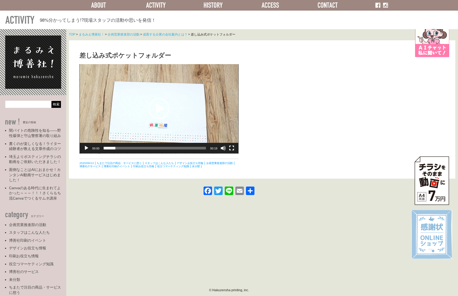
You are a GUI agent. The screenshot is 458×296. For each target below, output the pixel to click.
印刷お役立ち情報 (24, 256)
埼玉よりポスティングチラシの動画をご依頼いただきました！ (35, 159)
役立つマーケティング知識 (31, 264)
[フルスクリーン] (231, 148)
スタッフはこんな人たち (29, 232)
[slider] (155, 148)
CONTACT (327, 5)
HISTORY (213, 5)
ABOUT (98, 5)
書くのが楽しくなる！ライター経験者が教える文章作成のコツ (35, 146)
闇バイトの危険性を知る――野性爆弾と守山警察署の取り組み (35, 133)
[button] (159, 108)
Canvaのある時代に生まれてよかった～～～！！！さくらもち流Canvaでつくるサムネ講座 (35, 193)
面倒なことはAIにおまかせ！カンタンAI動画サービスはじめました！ (35, 174)
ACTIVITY (155, 5)
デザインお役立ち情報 (27, 248)
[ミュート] (223, 148)
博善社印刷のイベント (27, 240)
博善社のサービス (24, 272)
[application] (159, 109)
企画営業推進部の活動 (27, 225)
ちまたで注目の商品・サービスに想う (35, 290)
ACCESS (270, 5)
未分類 (14, 279)
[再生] (86, 148)
